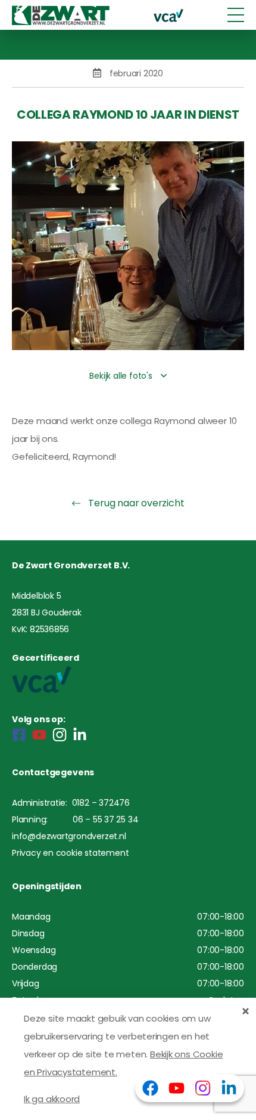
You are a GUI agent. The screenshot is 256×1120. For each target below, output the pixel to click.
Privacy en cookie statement (70, 853)
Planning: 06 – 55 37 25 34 (75, 819)
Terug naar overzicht (135, 503)
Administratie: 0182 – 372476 (71, 803)
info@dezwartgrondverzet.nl (69, 836)
